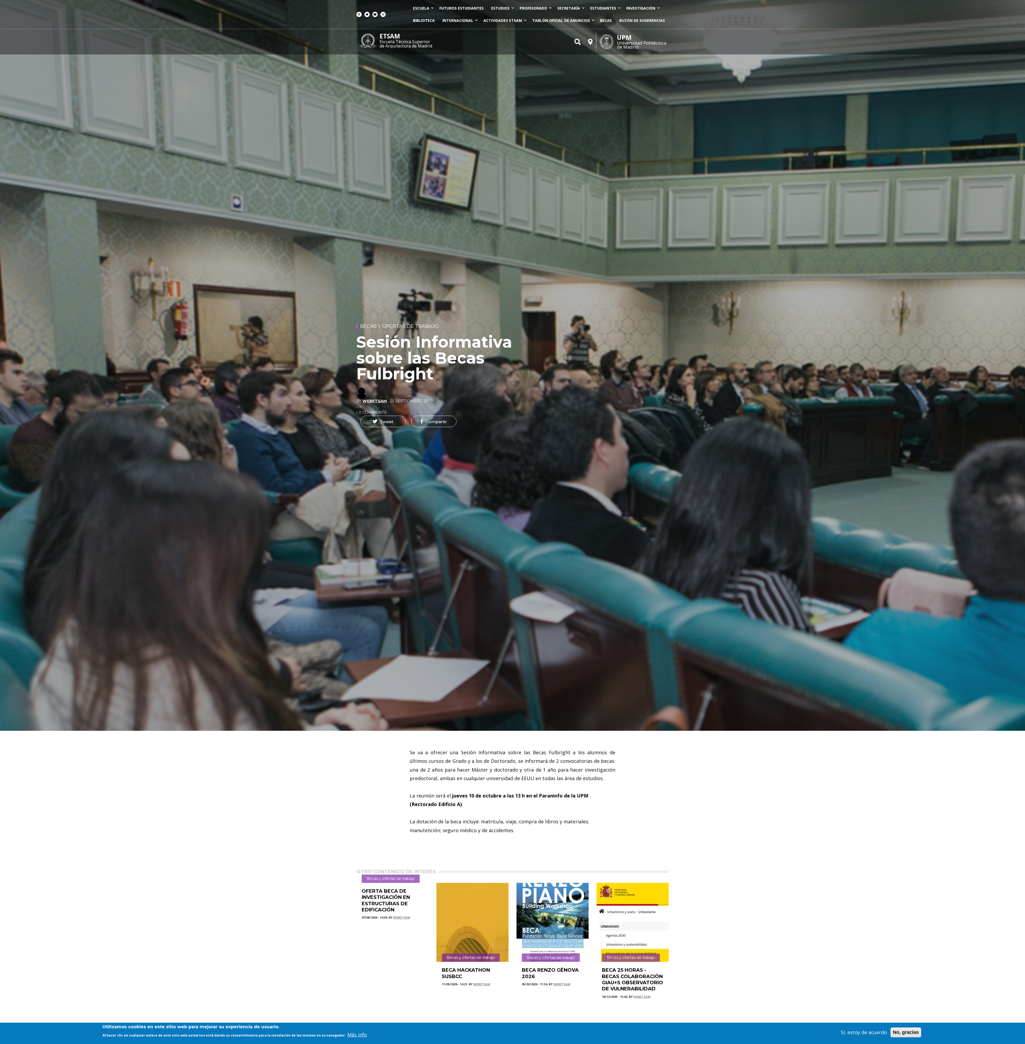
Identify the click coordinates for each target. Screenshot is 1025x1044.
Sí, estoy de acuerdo (864, 1032)
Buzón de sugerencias (642, 20)
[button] (383, 421)
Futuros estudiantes (461, 8)
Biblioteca (424, 20)
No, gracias (906, 1032)
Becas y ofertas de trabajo (399, 326)
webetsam (374, 401)
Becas (606, 20)
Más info (357, 1034)
